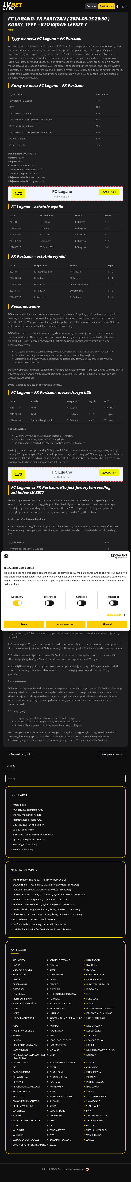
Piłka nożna (56, 1072)
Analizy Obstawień (60, 960)
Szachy (17, 1115)
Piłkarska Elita (58, 1077)
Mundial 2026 (20, 1062)
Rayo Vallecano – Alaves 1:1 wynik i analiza (34, 919)
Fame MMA (19, 993)
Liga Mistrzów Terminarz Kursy (28, 824)
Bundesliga (19, 974)
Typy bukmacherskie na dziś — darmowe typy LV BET (39, 879)
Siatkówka (19, 1096)
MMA (52, 1054)
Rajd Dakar (92, 1086)
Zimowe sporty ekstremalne (29, 1144)
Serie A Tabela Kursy (23, 849)
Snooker (55, 1101)
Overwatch (92, 1067)
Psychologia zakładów (26, 1086)
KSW (52, 1035)
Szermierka (56, 1115)
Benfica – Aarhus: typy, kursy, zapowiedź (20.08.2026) (39, 924)
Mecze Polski (19, 804)
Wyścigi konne (94, 1134)
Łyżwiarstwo (20, 1049)
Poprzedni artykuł (19, 754)
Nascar (90, 1062)
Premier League (95, 1081)
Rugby (53, 1091)
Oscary (54, 1067)
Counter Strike (95, 974)
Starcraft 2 (93, 1105)
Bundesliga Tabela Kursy (25, 844)
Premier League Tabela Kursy (27, 819)
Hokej (16, 1013)
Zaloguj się (91, 6)
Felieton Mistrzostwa (63, 993)
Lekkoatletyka (95, 1040)
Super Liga (19, 1110)
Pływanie (18, 1081)
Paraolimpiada (21, 1072)
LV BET (9, 8)
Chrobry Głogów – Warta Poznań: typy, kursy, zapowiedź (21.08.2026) (47, 914)
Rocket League (21, 1091)
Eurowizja (92, 989)
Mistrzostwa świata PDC (100, 1049)
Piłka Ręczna (93, 1072)
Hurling (54, 1013)
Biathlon (91, 964)
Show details (114, 614)
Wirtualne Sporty (96, 1130)
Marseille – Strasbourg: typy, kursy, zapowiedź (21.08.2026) (42, 889)
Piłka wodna (20, 1077)
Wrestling (19, 1134)
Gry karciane (57, 1008)
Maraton (55, 1049)
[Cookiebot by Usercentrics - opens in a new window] (113, 556)
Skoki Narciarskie (96, 1096)
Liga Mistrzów (58, 1045)
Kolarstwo (56, 1030)
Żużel (53, 1144)
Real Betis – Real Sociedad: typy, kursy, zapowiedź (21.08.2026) (44, 904)
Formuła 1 (56, 998)
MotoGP (91, 1054)
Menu (10, 29)
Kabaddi (54, 1025)
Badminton (93, 960)
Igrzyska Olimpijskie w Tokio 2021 (66, 1019)
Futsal (90, 1003)
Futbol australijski (61, 1003)
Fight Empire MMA (23, 998)
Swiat (89, 1110)
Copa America (57, 974)
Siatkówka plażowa (61, 1096)
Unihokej (91, 1125)
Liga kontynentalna (25, 1045)
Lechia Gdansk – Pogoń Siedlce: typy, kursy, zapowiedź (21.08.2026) (46, 909)
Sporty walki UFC (23, 1105)
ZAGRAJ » (109, 192)
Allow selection (65, 624)
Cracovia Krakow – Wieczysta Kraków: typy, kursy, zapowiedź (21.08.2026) (49, 894)
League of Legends (60, 1040)
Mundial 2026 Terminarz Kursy (28, 809)
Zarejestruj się (106, 6)
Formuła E (92, 998)
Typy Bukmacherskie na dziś (27, 814)
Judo (15, 1025)
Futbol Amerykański (25, 1003)
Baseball (55, 964)
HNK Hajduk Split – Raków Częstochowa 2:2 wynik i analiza (42, 929)
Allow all (107, 624)
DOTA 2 (53, 979)
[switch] (49, 602)
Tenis (53, 1120)
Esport (54, 984)
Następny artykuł (112, 754)
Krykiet (17, 1035)
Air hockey (19, 960)
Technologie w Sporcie (26, 1120)
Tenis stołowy (94, 1120)
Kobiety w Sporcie (23, 1030)
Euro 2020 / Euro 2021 (98, 984)
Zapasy (90, 1139)
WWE (52, 1134)
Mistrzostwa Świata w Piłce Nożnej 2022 (29, 1056)
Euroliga (55, 989)
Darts (16, 979)
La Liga (17, 1040)
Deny (24, 624)
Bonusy (90, 969)
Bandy (16, 964)
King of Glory (94, 1025)
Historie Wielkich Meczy (100, 1008)
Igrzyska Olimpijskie (24, 1018)
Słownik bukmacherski (26, 1101)
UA (51, 1125)
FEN (88, 993)
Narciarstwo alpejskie (62, 1062)
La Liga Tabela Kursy (23, 829)
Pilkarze (91, 1077)
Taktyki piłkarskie (96, 1115)
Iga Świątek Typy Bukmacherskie (29, 839)
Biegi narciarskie (22, 969)
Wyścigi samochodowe (26, 1139)
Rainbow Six (56, 1086)
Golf (16, 1008)
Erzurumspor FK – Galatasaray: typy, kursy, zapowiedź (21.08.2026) (46, 884)
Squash (54, 1105)
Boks (52, 969)
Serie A (90, 1091)
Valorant (18, 1130)
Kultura (91, 1035)
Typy (15, 1125)
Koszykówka (93, 1030)
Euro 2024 (18, 989)
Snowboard (93, 1101)
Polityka (55, 1081)
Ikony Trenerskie (96, 1018)
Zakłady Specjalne (60, 1139)
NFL (15, 1067)
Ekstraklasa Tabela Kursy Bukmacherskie (33, 834)
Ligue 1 (90, 1045)
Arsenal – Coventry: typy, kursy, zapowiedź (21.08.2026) (40, 899)
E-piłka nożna (94, 979)
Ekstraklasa (20, 984)
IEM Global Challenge (99, 1013)
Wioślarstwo (57, 1130)
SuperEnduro (57, 1110)
